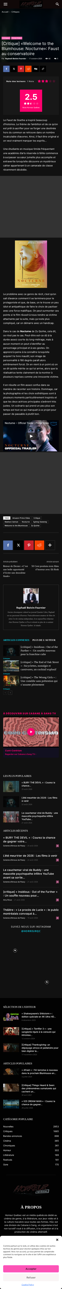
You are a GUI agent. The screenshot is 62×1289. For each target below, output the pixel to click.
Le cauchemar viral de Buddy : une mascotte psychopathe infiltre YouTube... (40, 816)
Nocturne (26, 522)
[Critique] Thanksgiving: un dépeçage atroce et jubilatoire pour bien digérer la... (40, 1047)
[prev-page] (5, 693)
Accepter (31, 1268)
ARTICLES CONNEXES (16, 640)
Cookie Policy (28, 1284)
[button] (57, 1239)
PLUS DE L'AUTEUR (43, 640)
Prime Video (16, 38)
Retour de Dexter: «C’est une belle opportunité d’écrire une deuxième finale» (15, 571)
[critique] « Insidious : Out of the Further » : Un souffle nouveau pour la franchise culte (39, 650)
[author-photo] (31, 603)
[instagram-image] (15, 950)
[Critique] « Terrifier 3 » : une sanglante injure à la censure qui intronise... (38, 1031)
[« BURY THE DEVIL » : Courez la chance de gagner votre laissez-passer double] (11, 786)
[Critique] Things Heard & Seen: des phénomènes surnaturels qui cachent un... (39, 1088)
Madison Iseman (11, 522)
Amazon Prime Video (21, 518)
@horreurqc (31, 931)
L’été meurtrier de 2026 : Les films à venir (30, 855)
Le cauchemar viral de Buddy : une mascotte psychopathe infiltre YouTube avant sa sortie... (28, 873)
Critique (37, 518)
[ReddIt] (28, 69)
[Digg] (35, 69)
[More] (50, 545)
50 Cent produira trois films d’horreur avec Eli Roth (45, 568)
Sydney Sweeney (40, 522)
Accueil (5, 12)
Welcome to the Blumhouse (16, 525)
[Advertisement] (31, 207)
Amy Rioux (7, 900)
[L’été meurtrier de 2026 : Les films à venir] (11, 801)
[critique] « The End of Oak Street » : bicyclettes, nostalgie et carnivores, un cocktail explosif (40, 666)
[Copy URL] (43, 69)
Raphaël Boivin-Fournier (15, 58)
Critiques (15, 12)
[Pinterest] (21, 69)
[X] (13, 69)
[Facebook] (6, 69)
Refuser (31, 1277)
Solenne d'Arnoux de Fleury (14, 846)
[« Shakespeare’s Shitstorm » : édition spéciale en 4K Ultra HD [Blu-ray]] (11, 1016)
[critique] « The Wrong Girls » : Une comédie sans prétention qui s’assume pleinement (39, 681)
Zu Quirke (35, 525)
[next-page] (10, 693)
